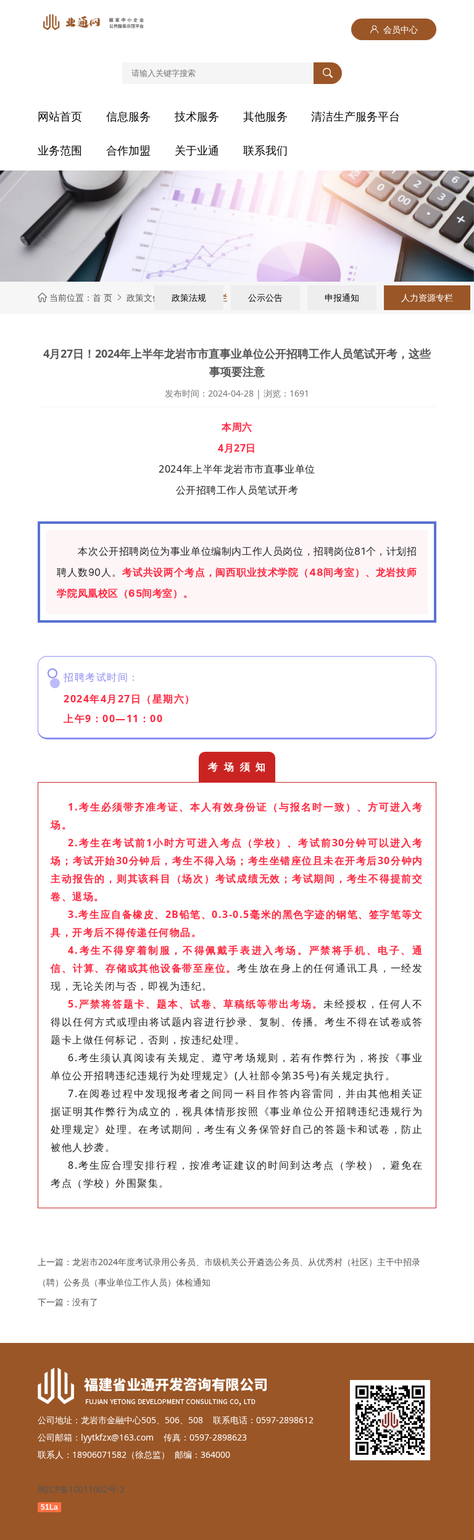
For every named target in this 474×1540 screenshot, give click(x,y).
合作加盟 (128, 150)
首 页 (102, 297)
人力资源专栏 (427, 297)
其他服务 (265, 116)
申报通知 (342, 297)
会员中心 (394, 29)
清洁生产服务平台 (355, 116)
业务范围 (60, 150)
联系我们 (265, 150)
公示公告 (265, 297)
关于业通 (197, 150)
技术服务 (197, 116)
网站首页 (60, 116)
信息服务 (128, 116)
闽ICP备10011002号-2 (81, 1489)
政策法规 (189, 297)
